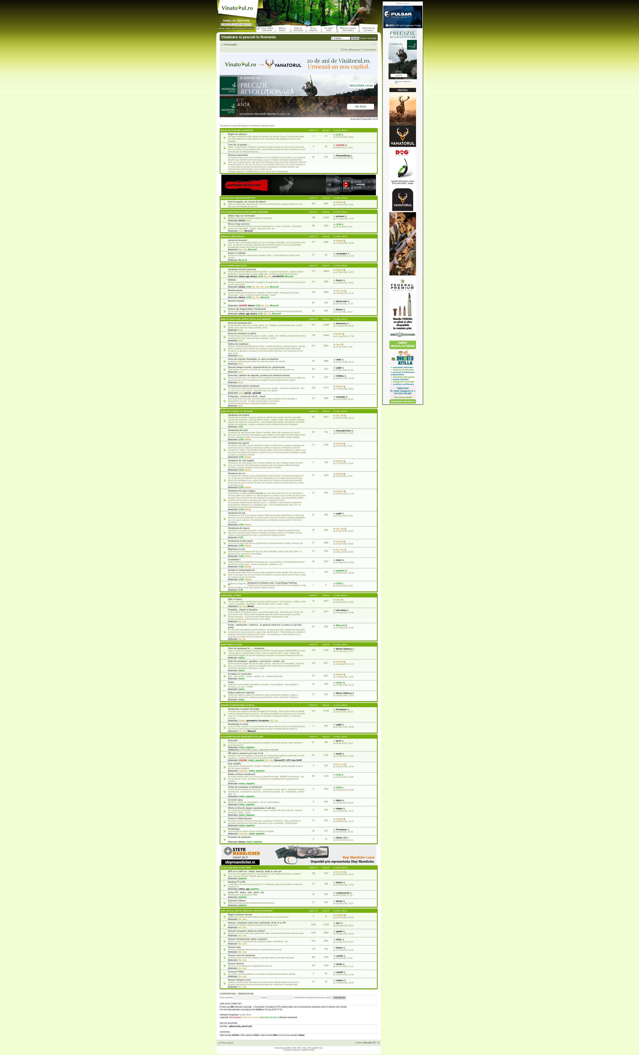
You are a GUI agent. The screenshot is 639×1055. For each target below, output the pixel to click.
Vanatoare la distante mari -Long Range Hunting (272, 583)
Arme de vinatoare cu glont (242, 333)
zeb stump (341, 610)
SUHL (339, 939)
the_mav (243, 249)
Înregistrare (356, 50)
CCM (338, 135)
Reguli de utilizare (237, 134)
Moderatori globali (250, 1017)
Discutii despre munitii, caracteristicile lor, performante (256, 367)
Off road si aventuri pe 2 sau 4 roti (245, 753)
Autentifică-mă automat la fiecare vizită (312, 997)
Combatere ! (234, 559)
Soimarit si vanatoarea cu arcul (237, 705)
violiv (338, 359)
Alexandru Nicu (343, 431)
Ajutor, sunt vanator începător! (237, 198)
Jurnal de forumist (237, 240)
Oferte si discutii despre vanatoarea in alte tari (251, 808)
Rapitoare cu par (236, 549)
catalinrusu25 (342, 893)
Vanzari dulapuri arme (239, 980)
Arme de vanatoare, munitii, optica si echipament (245, 319)
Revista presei (235, 290)
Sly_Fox (267, 276)
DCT (338, 923)
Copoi (231, 682)
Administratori (235, 1017)
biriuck (242, 220)
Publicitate (241, 28)
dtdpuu (339, 808)
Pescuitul (233, 740)
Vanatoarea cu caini (231, 645)
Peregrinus (264, 720)
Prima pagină (230, 44)
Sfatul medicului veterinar (241, 692)
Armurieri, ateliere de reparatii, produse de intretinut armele (259, 375)
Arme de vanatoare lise (240, 323)
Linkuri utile (230, 28)
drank (339, 754)
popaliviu (340, 570)
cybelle (339, 956)
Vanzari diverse (236, 963)
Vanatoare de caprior (238, 443)
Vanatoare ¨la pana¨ (231, 595)
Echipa (359, 1043)
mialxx (241, 658)
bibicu (339, 800)
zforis (338, 560)
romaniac (243, 771)
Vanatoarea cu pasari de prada (243, 709)
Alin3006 (340, 145)
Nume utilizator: (227, 997)
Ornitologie (234, 829)
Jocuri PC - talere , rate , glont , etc (246, 892)
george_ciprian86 (252, 393)
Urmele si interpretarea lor (241, 570)
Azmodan (340, 397)
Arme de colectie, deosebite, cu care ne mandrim (253, 359)
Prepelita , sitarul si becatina (242, 609)
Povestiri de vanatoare (239, 837)
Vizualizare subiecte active (262, 126)
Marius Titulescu (344, 649)
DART (339, 334)
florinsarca (341, 323)
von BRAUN (278, 276)
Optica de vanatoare (238, 344)
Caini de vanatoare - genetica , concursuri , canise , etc (256, 661)
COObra (340, 376)
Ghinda (339, 202)
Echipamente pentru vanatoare (243, 386)
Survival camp (235, 800)
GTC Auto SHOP (294, 760)
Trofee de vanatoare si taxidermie (245, 787)
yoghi (338, 368)
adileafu (232, 1026)
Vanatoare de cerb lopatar (241, 460)
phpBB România (308, 1050)
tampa (339, 964)
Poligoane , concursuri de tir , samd (246, 396)
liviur (248, 220)
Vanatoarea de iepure (239, 528)
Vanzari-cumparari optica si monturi (246, 931)
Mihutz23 (251, 731)
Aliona (302, 1035)
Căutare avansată (368, 38)
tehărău (339, 491)
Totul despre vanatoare (233, 266)
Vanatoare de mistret (238, 415)
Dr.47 (338, 741)
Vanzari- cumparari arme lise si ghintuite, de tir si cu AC (257, 922)
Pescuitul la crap (249, 750)
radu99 (339, 972)
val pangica (341, 253)
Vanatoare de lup (236, 513)
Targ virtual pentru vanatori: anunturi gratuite (246, 911)
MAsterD (248, 231)
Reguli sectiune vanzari (240, 914)
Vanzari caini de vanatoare (241, 955)
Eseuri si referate (236, 253)
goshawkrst (252, 720)
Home (221, 28)
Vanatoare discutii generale (242, 269)
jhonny (339, 901)
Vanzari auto (234, 947)
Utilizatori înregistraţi (288, 1017)
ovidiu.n (339, 980)
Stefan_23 (341, 838)
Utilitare (232, 280)
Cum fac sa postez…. (239, 144)
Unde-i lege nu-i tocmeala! (241, 215)
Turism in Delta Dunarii (240, 818)
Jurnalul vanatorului (232, 236)
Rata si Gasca (235, 599)
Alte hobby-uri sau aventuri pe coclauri (241, 737)
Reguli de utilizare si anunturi (236, 130)
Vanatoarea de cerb (238, 430)
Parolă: (264, 997)
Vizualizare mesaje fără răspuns (234, 126)
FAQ (345, 50)
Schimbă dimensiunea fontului (373, 43)
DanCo (339, 280)
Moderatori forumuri (269, 1017)
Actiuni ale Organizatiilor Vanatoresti (247, 309)
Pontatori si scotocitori (240, 674)
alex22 (244, 1026)
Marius (339, 309)
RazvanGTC (280, 760)
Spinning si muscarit (269, 750)
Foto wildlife (234, 763)
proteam (340, 216)
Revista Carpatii (236, 301)
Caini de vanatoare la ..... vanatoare (246, 648)
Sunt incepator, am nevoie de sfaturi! (247, 201)
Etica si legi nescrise (238, 224)
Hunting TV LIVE (236, 882)
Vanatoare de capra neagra (241, 491)
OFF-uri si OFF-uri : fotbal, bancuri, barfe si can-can (254, 871)
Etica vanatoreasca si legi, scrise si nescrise (244, 212)
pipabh (339, 931)
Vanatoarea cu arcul (238, 724)
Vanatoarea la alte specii (240, 541)
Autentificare (370, 50)
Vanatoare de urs (236, 473)
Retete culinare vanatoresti (241, 774)
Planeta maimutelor (238, 155)
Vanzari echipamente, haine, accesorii (247, 939)
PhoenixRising (343, 156)
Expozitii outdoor (237, 900)
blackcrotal (341, 301)
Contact (250, 28)
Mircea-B (252, 249)
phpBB (287, 1048)
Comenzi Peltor (236, 971)
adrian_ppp (244, 276)
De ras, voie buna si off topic (235, 868)
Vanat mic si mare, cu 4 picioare (236, 411)
